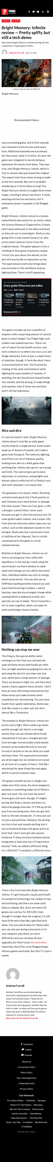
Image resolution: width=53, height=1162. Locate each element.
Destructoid (37, 1109)
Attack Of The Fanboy (20, 1104)
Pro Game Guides (15, 1100)
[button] (48, 12)
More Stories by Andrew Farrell (22, 1018)
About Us (26, 1061)
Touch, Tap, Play (13, 1122)
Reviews (15, 21)
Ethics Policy (26, 1072)
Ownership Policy (26, 1083)
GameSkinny (35, 1113)
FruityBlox (28, 1122)
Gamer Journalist (20, 1113)
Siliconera (38, 1104)
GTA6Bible (26, 1126)
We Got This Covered (20, 1109)
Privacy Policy (26, 1088)
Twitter (28, 1049)
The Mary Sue (35, 1117)
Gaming (5, 21)
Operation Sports (19, 1117)
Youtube (28, 1055)
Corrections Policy (26, 1067)
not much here (38, 942)
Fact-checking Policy (26, 1078)
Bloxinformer (41, 1122)
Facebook (28, 1044)
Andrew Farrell (16, 52)
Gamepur (41, 1100)
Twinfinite (30, 1100)
